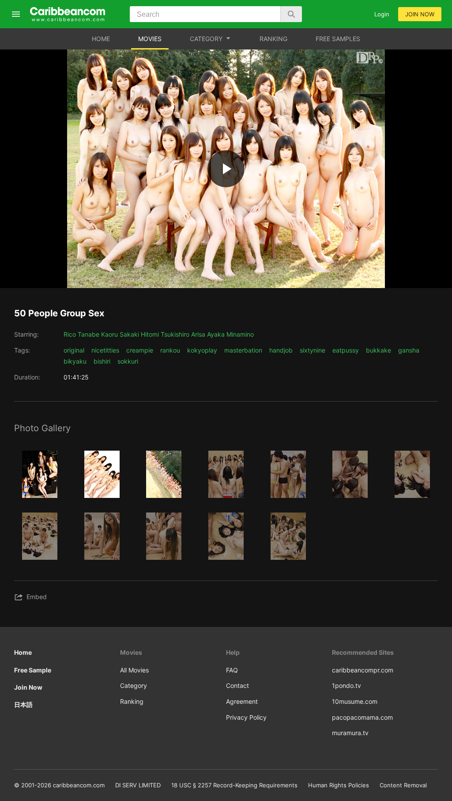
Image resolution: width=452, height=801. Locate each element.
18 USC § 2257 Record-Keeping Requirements (234, 785)
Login (381, 14)
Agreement (242, 701)
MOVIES (150, 38)
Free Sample (32, 670)
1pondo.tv (346, 685)
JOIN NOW (419, 14)
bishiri (102, 361)
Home (23, 652)
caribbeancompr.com (362, 670)
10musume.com (354, 701)
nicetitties (105, 350)
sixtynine (312, 350)
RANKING (273, 38)
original (74, 350)
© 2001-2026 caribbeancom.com (59, 785)
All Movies (134, 670)
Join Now (28, 687)
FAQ (232, 670)
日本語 (23, 704)
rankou (170, 350)
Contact (237, 685)
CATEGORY (206, 38)
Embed (36, 596)
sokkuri (127, 361)
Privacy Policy (246, 717)
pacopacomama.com (362, 717)
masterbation (243, 350)
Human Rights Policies (338, 785)
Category (133, 685)
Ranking (131, 701)
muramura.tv (350, 732)
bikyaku (75, 361)
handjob (281, 350)
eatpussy (345, 350)
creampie (139, 350)
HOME (101, 38)
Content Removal (403, 785)
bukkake (378, 350)
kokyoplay (202, 350)
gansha (408, 350)
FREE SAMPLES (338, 38)
